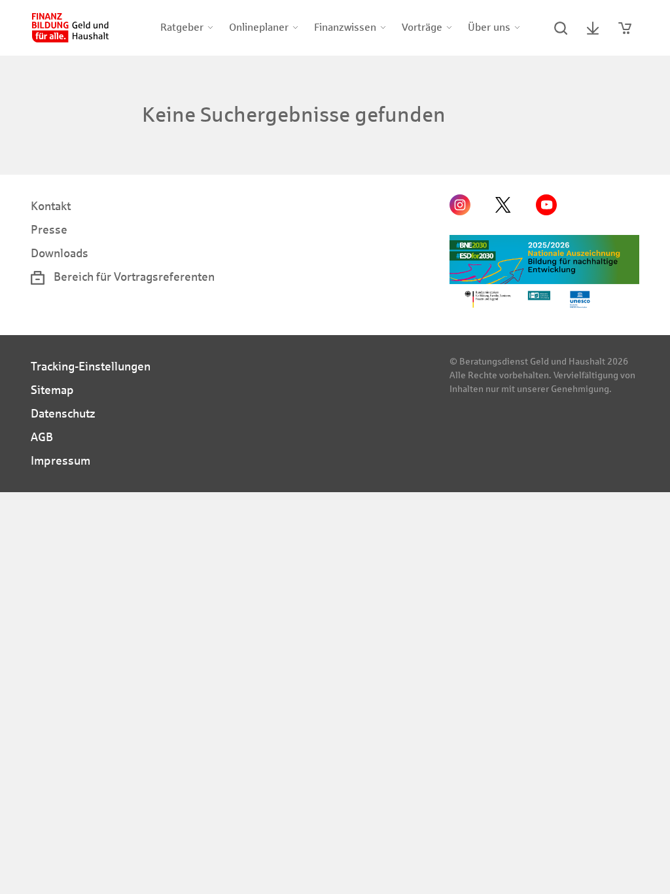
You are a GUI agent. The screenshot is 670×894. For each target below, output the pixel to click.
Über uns (489, 27)
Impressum (60, 460)
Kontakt (51, 206)
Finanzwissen (345, 27)
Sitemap (52, 390)
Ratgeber (181, 27)
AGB (42, 437)
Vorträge (422, 27)
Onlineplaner (259, 27)
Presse (49, 229)
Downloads (59, 253)
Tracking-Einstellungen (90, 366)
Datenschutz (63, 413)
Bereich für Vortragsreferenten (133, 276)
